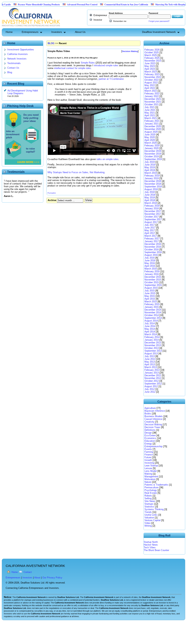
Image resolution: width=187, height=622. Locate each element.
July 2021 (149, 107)
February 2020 (152, 145)
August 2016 (151, 255)
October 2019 (151, 156)
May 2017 (149, 230)
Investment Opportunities (20, 49)
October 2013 (151, 348)
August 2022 (151, 82)
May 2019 (149, 167)
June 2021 (149, 110)
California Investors (17, 54)
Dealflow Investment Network (159, 31)
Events (148, 449)
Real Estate (150, 493)
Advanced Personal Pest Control (70, 4)
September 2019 (153, 159)
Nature (147, 482)
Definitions (150, 430)
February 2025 (152, 58)
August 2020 (151, 131)
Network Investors (16, 58)
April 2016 (149, 266)
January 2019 (151, 178)
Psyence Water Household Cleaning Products (27, 4)
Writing (148, 525)
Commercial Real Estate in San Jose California (114, 4)
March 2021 (150, 118)
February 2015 (152, 304)
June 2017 (149, 227)
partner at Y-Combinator (111, 79)
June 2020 (149, 134)
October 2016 (151, 249)
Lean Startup (151, 465)
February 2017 (152, 238)
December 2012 (152, 375)
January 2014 (151, 339)
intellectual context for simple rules (72, 68)
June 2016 (149, 260)
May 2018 (149, 197)
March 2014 (150, 334)
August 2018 (151, 189)
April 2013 (149, 364)
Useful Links (151, 514)
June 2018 (149, 194)
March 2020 (150, 142)
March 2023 (150, 71)
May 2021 (149, 112)
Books (147, 413)
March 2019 (150, 173)
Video (147, 523)
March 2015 (150, 301)
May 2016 (149, 263)
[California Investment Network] (31, 27)
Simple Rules (88, 62)
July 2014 (149, 323)
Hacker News (151, 544)
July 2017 (149, 225)
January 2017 (151, 241)
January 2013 (151, 372)
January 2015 (151, 307)
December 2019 (152, 151)
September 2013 (153, 350)
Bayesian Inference (154, 410)
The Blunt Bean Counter (156, 550)
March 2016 (150, 268)
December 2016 (152, 244)
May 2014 (149, 329)
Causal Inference (153, 419)
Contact (28, 572)
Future (147, 457)
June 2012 (149, 391)
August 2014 (151, 320)
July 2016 (149, 257)
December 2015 (152, 277)
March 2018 (150, 203)
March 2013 (150, 367)
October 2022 (151, 79)
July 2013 (149, 356)
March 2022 (150, 90)
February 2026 (152, 49)
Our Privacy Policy (52, 577)
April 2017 (149, 233)
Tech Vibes (150, 547)
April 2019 (149, 170)
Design (148, 432)
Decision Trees (152, 427)
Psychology (150, 490)
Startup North (151, 542)
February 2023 (152, 74)
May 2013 (149, 361)
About (37, 577)
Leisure (148, 468)
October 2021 (151, 104)
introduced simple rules (106, 65)
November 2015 (152, 279)
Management (151, 476)
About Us (80, 31)
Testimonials (14, 63)
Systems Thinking (154, 509)
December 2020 (152, 126)
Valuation (149, 517)
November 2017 (152, 214)
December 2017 (152, 211)
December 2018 (152, 181)
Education (149, 441)
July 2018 (149, 192)
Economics (150, 438)
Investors (56, 31)
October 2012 (151, 381)
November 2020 (152, 129)
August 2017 (151, 222)
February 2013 (152, 370)
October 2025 (151, 52)
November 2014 (152, 312)
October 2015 (151, 282)
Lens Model (150, 471)
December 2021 (152, 99)
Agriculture (150, 408)
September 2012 (153, 383)
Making (148, 473)
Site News (149, 501)
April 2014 (149, 331)
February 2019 (152, 175)
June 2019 (149, 164)
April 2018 (149, 200)
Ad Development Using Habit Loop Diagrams (22, 92)
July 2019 (149, 162)
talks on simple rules (108, 159)
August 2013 (151, 353)
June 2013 (149, 359)
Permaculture (151, 487)
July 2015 (149, 290)
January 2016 (151, 274)
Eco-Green (150, 435)
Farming (148, 451)
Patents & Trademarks (156, 484)
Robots (148, 495)
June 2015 (149, 293)
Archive (52, 200)
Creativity (149, 421)
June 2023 (149, 63)
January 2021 (151, 123)
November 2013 (152, 345)
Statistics (149, 506)
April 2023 (149, 69)
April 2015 (149, 298)
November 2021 (152, 101)
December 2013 (152, 342)
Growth (148, 460)
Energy (148, 443)
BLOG (51, 43)
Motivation (149, 479)
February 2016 (152, 271)
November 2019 (152, 153)
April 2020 (149, 140)
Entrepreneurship (153, 446)
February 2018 (152, 205)
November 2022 (152, 77)
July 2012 (149, 389)
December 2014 (152, 309)
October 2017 (151, 216)
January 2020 (151, 148)
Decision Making (153, 424)
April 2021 (149, 115)
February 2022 (152, 93)
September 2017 (153, 219)
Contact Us (13, 67)
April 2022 (149, 88)
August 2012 (151, 386)
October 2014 (151, 315)
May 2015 (149, 296)
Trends (148, 512)
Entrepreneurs (30, 31)
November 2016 (152, 246)
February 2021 (152, 121)
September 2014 (153, 318)
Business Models (153, 416)
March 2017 (150, 235)
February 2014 (152, 337)
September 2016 (153, 252)
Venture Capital (152, 520)
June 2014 (149, 326)
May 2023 (149, 66)
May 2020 (149, 137)
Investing (149, 462)
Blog (9, 72)
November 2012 (152, 378)
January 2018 (151, 208)
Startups (148, 503)
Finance (148, 454)
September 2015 (153, 285)
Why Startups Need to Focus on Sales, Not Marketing (75, 172)
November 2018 (152, 183)
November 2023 (152, 60)
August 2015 (151, 287)
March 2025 (150, 55)
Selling (148, 498)
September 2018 (153, 186)
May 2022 (149, 85)
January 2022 (151, 96)
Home (9, 31)
